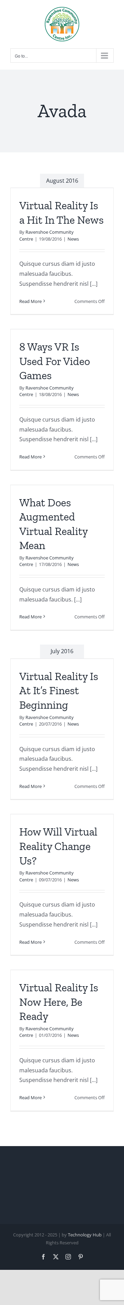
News (73, 239)
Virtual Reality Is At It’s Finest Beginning (58, 690)
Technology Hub (85, 1235)
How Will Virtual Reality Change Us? (58, 846)
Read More (30, 301)
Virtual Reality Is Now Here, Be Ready (58, 1002)
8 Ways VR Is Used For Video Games (54, 361)
